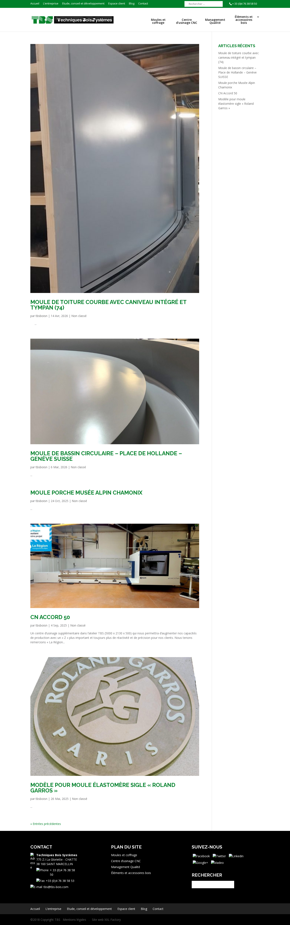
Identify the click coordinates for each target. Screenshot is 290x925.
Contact (143, 3)
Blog (131, 3)
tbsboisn (41, 316)
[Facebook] (201, 856)
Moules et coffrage (158, 21)
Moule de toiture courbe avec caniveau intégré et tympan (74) (108, 305)
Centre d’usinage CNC (186, 21)
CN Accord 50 (50, 617)
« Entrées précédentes (45, 824)
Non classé (79, 316)
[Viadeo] (217, 862)
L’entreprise (50, 3)
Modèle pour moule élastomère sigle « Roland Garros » (102, 788)
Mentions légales (74, 920)
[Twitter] (219, 856)
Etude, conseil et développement (83, 3)
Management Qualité (215, 21)
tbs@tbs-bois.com (56, 887)
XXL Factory (112, 920)
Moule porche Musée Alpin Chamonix (86, 492)
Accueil (34, 3)
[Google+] (200, 862)
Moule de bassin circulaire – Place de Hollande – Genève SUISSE (106, 456)
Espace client (116, 3)
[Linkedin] (236, 856)
